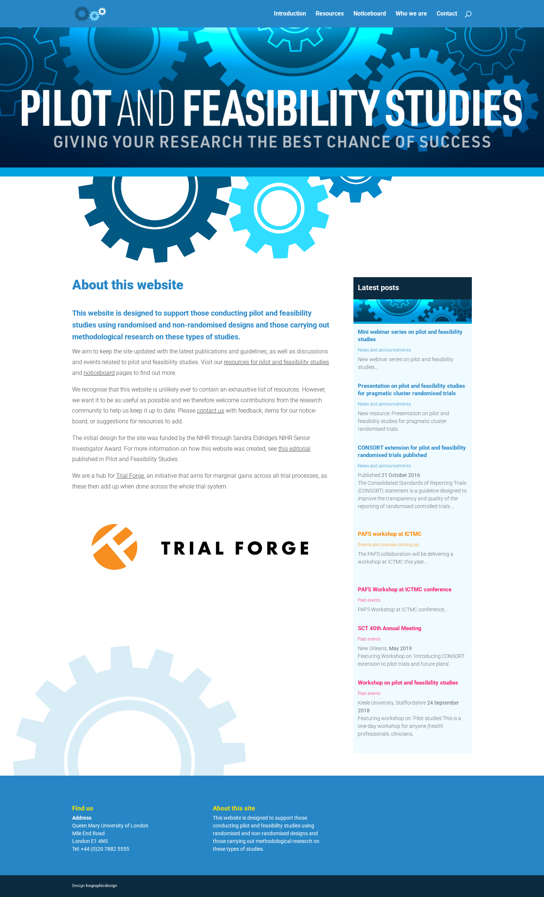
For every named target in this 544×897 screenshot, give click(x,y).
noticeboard (99, 372)
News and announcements (384, 350)
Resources (330, 14)
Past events (369, 600)
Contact (447, 14)
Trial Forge (130, 475)
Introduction (290, 14)
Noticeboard (369, 14)
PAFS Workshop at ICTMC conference (404, 589)
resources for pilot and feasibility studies (276, 362)
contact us (210, 410)
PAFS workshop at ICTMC (390, 534)
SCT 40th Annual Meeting (390, 628)
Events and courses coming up (388, 544)
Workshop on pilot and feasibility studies (408, 682)
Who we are (411, 14)
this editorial (294, 448)
